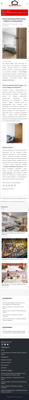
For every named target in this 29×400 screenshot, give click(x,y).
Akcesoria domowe (6, 362)
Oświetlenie (4, 367)
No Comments (6, 25)
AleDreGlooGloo (6, 24)
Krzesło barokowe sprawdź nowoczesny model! (12, 259)
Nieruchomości (5, 365)
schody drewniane (7, 172)
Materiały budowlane (6, 359)
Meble (21, 24)
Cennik (3, 350)
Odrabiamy (5, 331)
